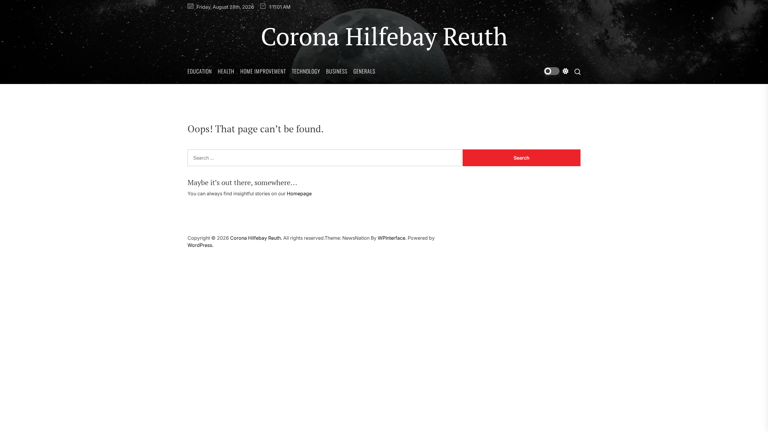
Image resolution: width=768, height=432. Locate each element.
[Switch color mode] (556, 71)
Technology (306, 71)
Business (336, 71)
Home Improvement (263, 71)
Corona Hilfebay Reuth (384, 36)
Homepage (299, 193)
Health (226, 71)
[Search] (577, 71)
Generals (364, 71)
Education (200, 71)
